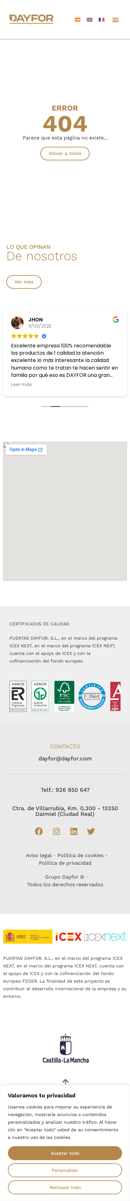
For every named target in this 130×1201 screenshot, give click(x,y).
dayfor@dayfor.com (65, 758)
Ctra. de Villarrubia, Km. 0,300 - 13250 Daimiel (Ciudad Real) (65, 811)
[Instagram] (56, 831)
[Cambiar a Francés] (102, 19)
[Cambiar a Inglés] (90, 19)
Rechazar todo (65, 1187)
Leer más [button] (21, 384)
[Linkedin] (74, 831)
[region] (65, 1143)
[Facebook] (39, 831)
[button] (115, 19)
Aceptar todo (65, 1153)
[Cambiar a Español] (78, 19)
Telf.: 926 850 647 (65, 789)
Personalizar (65, 1170)
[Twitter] (91, 831)
